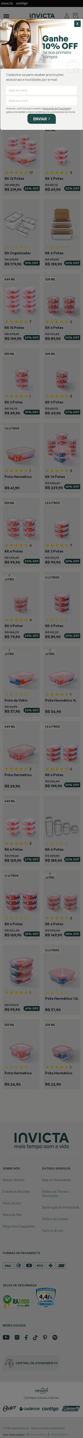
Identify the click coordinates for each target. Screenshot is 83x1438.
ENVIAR (40, 119)
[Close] (77, 23)
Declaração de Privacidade (56, 108)
